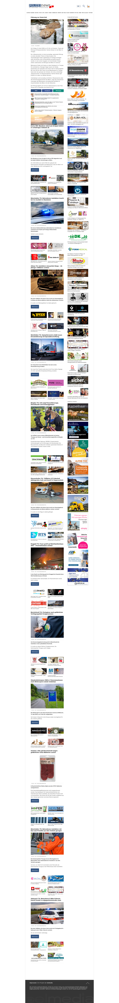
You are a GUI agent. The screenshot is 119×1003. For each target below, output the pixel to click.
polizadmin (37, 45)
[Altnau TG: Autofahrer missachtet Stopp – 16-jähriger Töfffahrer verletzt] (47, 282)
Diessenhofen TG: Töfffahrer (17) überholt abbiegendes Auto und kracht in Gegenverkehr (47, 479)
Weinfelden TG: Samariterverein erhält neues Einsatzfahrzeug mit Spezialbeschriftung (46, 335)
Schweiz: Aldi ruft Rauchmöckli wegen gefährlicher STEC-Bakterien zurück (44, 751)
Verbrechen (54, 12)
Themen (50, 12)
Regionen (32, 12)
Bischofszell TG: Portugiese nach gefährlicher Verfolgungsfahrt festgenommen (47, 613)
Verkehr (59, 12)
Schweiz (28, 12)
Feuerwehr (71, 12)
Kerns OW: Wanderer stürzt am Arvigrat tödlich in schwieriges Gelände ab (47, 126)
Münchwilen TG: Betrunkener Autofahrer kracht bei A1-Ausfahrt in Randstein (47, 199)
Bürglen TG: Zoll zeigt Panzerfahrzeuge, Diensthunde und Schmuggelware (45, 403)
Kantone (36, 12)
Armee (80, 12)
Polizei (67, 12)
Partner (90, 12)
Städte (40, 12)
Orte (43, 12)
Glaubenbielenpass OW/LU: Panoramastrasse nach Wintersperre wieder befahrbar (47, 681)
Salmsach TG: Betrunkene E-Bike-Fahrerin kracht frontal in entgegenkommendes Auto (46, 899)
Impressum (33, 982)
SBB (62, 12)
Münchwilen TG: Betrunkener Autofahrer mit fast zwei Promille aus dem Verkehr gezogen (46, 829)
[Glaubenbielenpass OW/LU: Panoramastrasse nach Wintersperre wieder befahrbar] (47, 696)
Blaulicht (86, 12)
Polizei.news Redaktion (41, 155)
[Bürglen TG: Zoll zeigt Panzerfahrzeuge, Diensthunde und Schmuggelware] (47, 418)
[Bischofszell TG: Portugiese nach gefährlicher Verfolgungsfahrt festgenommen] (47, 627)
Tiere (83, 12)
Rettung (76, 12)
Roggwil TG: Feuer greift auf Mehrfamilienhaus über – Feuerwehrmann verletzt (47, 544)
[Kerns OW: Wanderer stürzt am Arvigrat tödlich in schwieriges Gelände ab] (47, 142)
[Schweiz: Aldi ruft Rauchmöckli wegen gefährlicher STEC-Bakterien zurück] (47, 768)
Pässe (64, 12)
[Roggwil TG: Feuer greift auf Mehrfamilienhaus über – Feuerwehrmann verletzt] (47, 559)
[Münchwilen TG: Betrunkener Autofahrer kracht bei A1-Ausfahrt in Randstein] (47, 213)
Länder (46, 12)
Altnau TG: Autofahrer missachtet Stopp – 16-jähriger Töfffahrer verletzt (46, 266)
